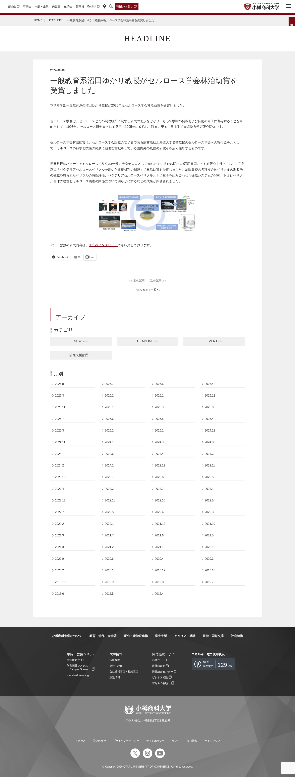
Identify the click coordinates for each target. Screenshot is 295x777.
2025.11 (60, 407)
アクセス (80, 740)
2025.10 (110, 407)
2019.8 (159, 582)
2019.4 (159, 593)
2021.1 (159, 547)
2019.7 (209, 582)
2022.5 (109, 512)
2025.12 (210, 395)
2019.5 (109, 593)
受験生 (12, 6)
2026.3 (59, 395)
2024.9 (159, 442)
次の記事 (158, 280)
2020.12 (210, 547)
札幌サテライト (161, 659)
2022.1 (109, 523)
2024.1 (109, 465)
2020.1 (109, 570)
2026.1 (159, 395)
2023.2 (159, 488)
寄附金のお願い (161, 683)
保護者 (56, 6)
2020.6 (109, 558)
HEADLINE (55, 20)
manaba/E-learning (78, 675)
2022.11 (110, 500)
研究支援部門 (78, 355)
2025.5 (159, 418)
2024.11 (60, 442)
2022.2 (59, 523)
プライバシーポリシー (126, 740)
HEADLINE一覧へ (147, 289)
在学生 (68, 6)
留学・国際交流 (213, 636)
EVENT (212, 341)
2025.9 (159, 407)
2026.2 (109, 395)
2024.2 (59, 465)
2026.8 (59, 383)
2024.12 (210, 430)
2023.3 (109, 488)
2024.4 (159, 453)
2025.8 (209, 407)
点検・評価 (116, 665)
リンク (176, 740)
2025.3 (59, 430)
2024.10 (110, 442)
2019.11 (210, 570)
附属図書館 (158, 665)
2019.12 (160, 570)
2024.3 (209, 453)
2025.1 (159, 430)
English (92, 6)
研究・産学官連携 (136, 636)
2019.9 (109, 582)
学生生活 (161, 636)
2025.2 (109, 430)
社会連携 (237, 636)
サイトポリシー (155, 740)
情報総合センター (162, 671)
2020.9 (59, 558)
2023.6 (159, 477)
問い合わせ (99, 740)
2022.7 (59, 512)
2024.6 (109, 453)
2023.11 (210, 465)
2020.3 (209, 558)
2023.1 (209, 488)
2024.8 (209, 442)
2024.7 (59, 453)
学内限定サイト (76, 659)
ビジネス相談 (160, 677)
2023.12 (160, 465)
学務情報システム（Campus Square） (79, 667)
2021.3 (59, 547)
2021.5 (209, 535)
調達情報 (115, 677)
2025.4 (209, 418)
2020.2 (59, 570)
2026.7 (109, 383)
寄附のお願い (124, 6)
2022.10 (160, 500)
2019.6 (59, 593)
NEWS (79, 341)
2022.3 (209, 512)
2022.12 (60, 500)
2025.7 (59, 418)
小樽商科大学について (67, 636)
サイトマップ (212, 740)
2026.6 (159, 383)
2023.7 (109, 477)
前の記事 (137, 280)
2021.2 (109, 547)
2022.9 (209, 500)
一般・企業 (42, 6)
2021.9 (59, 535)
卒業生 (27, 6)
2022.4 (159, 512)
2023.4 (59, 488)
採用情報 (192, 740)
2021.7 (109, 535)
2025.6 (109, 418)
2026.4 (209, 383)
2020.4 (159, 558)
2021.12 (160, 523)
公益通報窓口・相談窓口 (124, 671)
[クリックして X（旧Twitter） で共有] (77, 257)
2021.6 (159, 535)
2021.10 (210, 523)
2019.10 (60, 582)
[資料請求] (292, 21)
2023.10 (60, 477)
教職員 (80, 6)
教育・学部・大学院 (103, 636)
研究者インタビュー (103, 245)
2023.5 (209, 477)
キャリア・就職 (184, 636)
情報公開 (115, 659)
